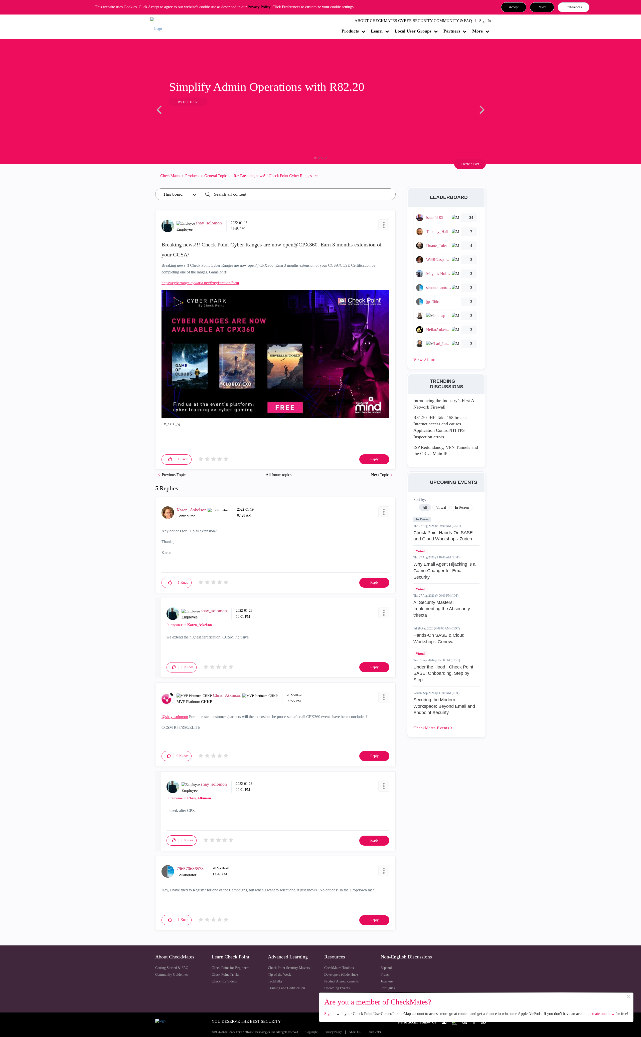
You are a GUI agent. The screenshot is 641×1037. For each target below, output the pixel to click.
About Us (355, 1032)
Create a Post (470, 164)
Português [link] (388, 988)
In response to (189, 625)
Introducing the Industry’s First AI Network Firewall (444, 404)
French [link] (385, 974)
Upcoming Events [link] (337, 988)
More (477, 31)
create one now (602, 1013)
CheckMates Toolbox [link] (339, 968)
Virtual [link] (441, 507)
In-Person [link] (462, 507)
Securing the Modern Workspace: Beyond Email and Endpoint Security (444, 706)
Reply (374, 459)
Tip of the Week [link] (279, 974)
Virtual (420, 551)
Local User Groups (413, 31)
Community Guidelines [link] (171, 974)
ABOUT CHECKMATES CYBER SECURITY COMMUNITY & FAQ (413, 21)
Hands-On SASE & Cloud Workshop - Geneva (438, 638)
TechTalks (275, 981)
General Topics (216, 176)
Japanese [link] (387, 981)
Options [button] (389, 175)
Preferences (573, 7)
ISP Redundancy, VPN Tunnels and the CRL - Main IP (445, 450)
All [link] (425, 507)
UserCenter (374, 1032)
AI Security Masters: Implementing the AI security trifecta (441, 609)
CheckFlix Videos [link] (224, 981)
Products (350, 31)
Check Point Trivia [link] (225, 974)
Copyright (311, 1032)
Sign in (330, 1013)
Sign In (485, 21)
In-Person (422, 519)
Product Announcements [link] (341, 981)
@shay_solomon (175, 717)
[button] (513, 7)
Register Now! (191, 117)
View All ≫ (424, 360)
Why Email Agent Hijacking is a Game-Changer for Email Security (444, 570)
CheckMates (170, 176)
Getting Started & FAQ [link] (171, 968)
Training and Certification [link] (286, 988)
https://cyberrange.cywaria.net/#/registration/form (200, 283)
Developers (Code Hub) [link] (341, 974)
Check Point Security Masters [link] (289, 968)
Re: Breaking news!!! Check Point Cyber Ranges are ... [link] (278, 176)
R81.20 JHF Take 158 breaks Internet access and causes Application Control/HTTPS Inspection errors (439, 427)
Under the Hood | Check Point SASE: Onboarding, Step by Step (443, 673)
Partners (451, 31)
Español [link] (386, 968)
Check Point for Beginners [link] (230, 968)
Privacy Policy (259, 7)
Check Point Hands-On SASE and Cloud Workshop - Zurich (443, 536)
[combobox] (299, 194)
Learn (377, 31)
